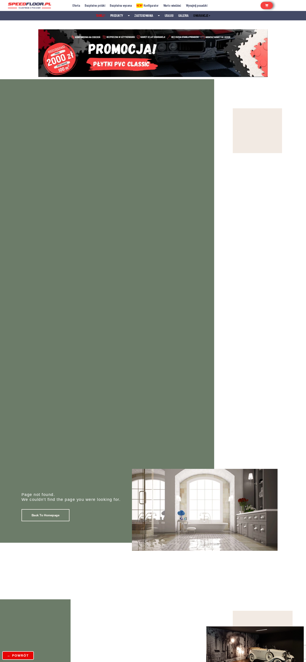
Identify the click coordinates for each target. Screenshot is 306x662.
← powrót (18, 655)
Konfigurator (147, 5)
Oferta (76, 5)
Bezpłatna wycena (121, 5)
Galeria (183, 15)
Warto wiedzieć (172, 5)
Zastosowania (143, 15)
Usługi (169, 15)
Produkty (116, 15)
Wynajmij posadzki (196, 5)
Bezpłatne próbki (95, 5)
